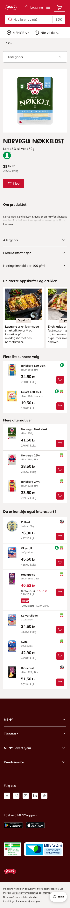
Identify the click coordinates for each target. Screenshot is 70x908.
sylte (24, 642)
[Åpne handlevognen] (59, 7)
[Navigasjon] (48, 7)
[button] (35, 57)
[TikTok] (44, 796)
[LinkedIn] (35, 796)
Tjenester (11, 734)
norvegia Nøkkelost (34, 429)
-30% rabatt (27, 605)
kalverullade (29, 615)
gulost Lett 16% (31, 392)
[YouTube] (26, 796)
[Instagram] (16, 796)
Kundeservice (14, 762)
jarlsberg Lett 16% (33, 365)
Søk (59, 19)
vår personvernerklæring (25, 892)
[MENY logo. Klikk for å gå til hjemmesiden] (11, 7)
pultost (25, 522)
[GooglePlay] (13, 825)
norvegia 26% (30, 455)
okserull (26, 548)
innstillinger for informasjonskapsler (22, 901)
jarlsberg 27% (30, 481)
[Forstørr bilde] (35, 101)
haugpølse (28, 574)
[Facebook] (7, 796)
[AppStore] (35, 825)
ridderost (27, 668)
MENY (8, 719)
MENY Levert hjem (17, 748)
